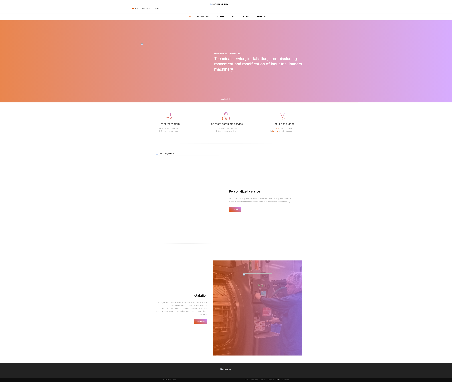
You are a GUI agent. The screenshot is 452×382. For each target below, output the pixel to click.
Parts (278, 380)
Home (246, 380)
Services (271, 380)
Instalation (254, 380)
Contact (277, 128)
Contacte (275, 131)
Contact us (285, 380)
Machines (263, 380)
